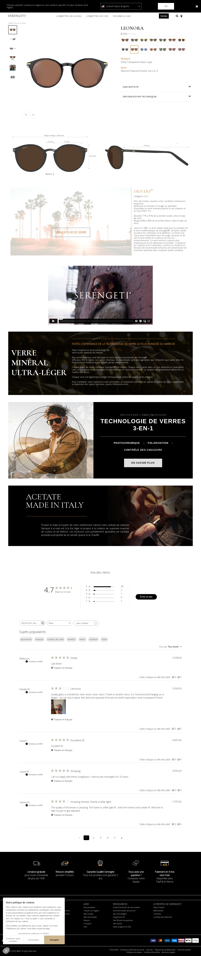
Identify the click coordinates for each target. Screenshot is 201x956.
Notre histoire (158, 907)
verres (82, 639)
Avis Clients (117, 923)
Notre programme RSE (122, 927)
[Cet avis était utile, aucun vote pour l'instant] (173, 677)
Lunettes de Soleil (17, 23)
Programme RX (119, 917)
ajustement (26, 639)
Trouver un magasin (91, 910)
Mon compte (88, 914)
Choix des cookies (184, 950)
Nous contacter (89, 907)
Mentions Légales (168, 952)
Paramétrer (34, 940)
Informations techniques (140, 96)
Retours (87, 920)
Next (33, 115)
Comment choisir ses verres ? (124, 910)
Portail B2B (114, 950)
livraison (39, 639)
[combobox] (59, 623)
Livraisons (87, 923)
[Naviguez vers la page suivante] (121, 837)
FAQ (85, 927)
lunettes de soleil (55, 639)
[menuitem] (69, 16)
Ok (166, 6)
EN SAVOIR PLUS (143, 463)
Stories (163, 16)
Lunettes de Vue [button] (97, 16)
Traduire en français (63, 667)
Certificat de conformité (162, 917)
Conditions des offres (152, 952)
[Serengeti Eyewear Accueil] (17, 16)
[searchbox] (30, 623)
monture (93, 639)
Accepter (54, 940)
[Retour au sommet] (194, 948)
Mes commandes (90, 917)
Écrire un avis (146, 596)
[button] (6, 950)
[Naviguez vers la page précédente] (79, 837)
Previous (26, 115)
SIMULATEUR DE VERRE (71, 232)
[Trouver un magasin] (181, 15)
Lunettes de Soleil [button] (69, 16)
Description (130, 86)
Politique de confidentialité (165, 950)
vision (104, 639)
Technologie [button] (122, 16)
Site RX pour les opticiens (123, 920)
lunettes (71, 639)
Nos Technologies (120, 914)
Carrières (157, 914)
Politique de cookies (134, 952)
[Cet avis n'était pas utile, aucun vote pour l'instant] (178, 677)
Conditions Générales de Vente (132, 950)
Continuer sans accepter (13, 939)
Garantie (149, 950)
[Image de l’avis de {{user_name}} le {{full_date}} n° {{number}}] (58, 706)
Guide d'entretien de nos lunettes (126, 907)
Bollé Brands (158, 910)
